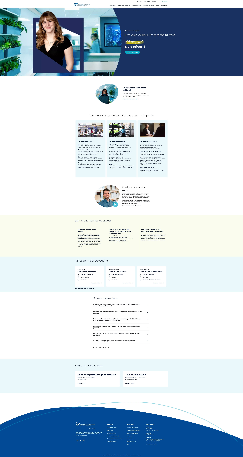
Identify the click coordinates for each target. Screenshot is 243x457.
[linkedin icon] (83, 440)
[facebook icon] (77, 440)
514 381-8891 (149, 428)
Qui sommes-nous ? (112, 427)
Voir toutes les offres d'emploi (83, 288)
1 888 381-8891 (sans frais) (152, 430)
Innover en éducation (136, 5)
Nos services (110, 430)
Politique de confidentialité (121, 455)
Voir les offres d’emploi (132, 52)
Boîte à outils (164, 5)
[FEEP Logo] (82, 4)
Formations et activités (148, 5)
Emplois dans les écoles (132, 427)
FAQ (128, 444)
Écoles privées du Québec (124, 5)
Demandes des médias (151, 444)
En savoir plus (81, 383)
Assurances (139, 1)
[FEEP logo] (85, 425)
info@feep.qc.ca (150, 434)
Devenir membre (111, 433)
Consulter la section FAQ (100, 347)
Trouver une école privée (133, 430)
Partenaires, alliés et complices (114, 438)
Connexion (164, 1)
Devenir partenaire (112, 441)
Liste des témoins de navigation (135, 455)
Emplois (157, 5)
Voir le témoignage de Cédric (130, 205)
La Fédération (112, 5)
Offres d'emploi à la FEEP (113, 436)
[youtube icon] (80, 440)
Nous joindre (147, 1)
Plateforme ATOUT (131, 441)
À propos (154, 1)
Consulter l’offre (95, 283)
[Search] (159, 1)
